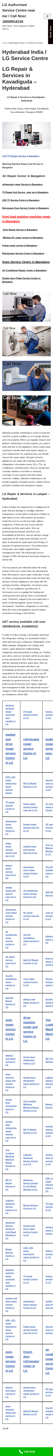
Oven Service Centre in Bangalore (26, 262)
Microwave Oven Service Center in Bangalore (25, 208)
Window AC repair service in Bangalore (22, 237)
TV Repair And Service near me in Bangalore (25, 192)
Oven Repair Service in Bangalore (20, 229)
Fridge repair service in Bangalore (19, 245)
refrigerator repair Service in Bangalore (22, 184)
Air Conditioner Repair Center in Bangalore (24, 270)
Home (5, 43)
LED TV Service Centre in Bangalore (20, 200)
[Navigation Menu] (47, 16)
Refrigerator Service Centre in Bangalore (23, 253)
